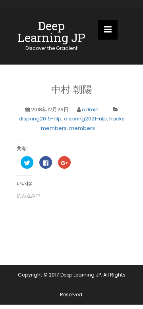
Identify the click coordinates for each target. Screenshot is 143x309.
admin (90, 109)
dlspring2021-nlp (85, 118)
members (82, 128)
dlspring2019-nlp (40, 118)
